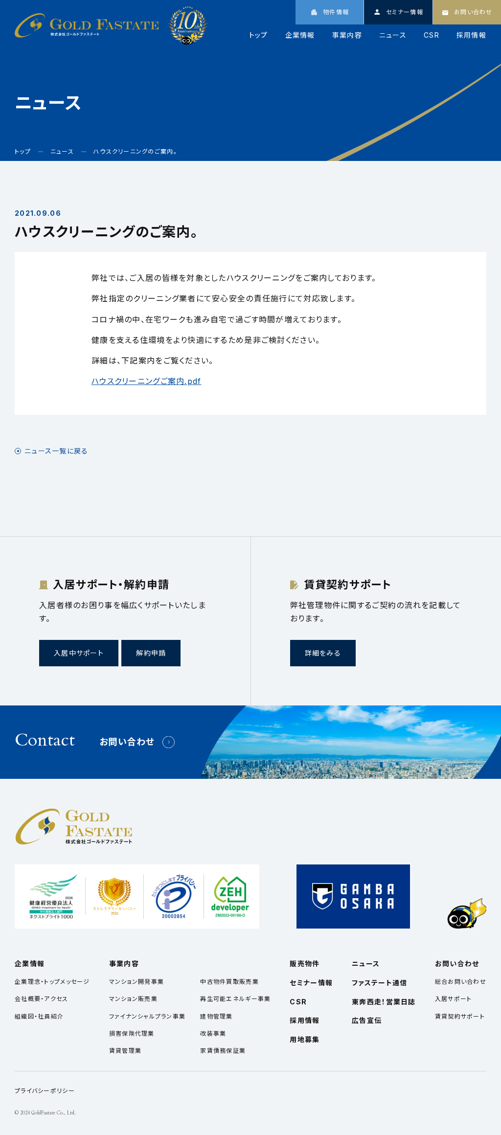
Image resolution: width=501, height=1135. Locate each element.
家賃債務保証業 (223, 1050)
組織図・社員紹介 (39, 1016)
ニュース (393, 35)
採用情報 (471, 35)
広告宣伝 (367, 1020)
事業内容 (347, 35)
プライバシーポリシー (45, 1090)
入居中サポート (79, 653)
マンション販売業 (133, 998)
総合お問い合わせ (460, 981)
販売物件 (304, 963)
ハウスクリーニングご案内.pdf (146, 381)
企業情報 (300, 35)
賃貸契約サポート (460, 1016)
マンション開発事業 (136, 981)
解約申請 (151, 653)
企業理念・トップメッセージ (52, 981)
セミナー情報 (311, 982)
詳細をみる (323, 653)
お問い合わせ (127, 742)
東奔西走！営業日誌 (384, 1002)
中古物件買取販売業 (229, 981)
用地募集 (304, 1039)
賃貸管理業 (125, 1050)
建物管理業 (216, 1016)
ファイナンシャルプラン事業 (147, 1016)
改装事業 (213, 1033)
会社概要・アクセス (41, 998)
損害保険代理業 (132, 1033)
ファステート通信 (379, 982)
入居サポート (453, 998)
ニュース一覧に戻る (56, 451)
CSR (431, 35)
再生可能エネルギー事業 (235, 998)
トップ (258, 35)
